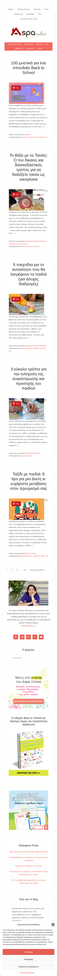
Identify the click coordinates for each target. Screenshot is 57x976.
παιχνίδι (35, 348)
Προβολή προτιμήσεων (28, 966)
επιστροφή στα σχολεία (36, 137)
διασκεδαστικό (26, 246)
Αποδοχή (28, 952)
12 (25, 570)
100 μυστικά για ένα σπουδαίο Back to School (28, 68)
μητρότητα (25, 456)
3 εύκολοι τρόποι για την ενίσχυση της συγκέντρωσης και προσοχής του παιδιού (28, 378)
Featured (28, 241)
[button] (53, 924)
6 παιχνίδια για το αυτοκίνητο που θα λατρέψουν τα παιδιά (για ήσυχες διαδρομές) (28, 274)
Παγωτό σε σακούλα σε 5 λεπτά (28, 866)
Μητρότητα (37, 453)
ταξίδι (43, 556)
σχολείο (24, 137)
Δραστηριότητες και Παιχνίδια (35, 346)
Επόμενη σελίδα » (37, 570)
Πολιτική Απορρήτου (27, 972)
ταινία (34, 246)
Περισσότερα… (28, 626)
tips (46, 137)
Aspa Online (28, 32)
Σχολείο (28, 134)
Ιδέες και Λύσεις (21, 244)
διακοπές (36, 556)
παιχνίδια (42, 348)
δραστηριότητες (27, 556)
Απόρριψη (28, 959)
